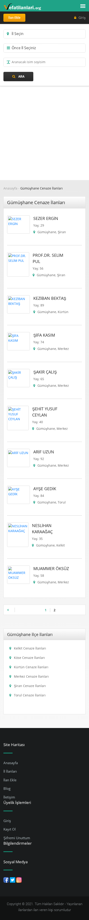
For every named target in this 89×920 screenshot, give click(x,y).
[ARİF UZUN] (18, 452)
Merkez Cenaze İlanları (31, 676)
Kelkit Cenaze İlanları (30, 648)
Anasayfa (10, 188)
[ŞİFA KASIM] (18, 338)
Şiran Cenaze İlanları (30, 686)
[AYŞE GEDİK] (18, 491)
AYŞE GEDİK (44, 488)
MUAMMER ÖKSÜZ (51, 568)
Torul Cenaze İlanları (30, 695)
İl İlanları (10, 771)
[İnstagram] (19, 879)
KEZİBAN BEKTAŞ (49, 298)
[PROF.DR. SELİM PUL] (18, 258)
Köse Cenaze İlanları (29, 657)
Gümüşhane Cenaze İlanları (41, 188)
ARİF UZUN (43, 452)
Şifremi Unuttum (16, 838)
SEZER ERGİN (45, 218)
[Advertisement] (44, 133)
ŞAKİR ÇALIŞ (45, 372)
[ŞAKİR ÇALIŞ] (18, 374)
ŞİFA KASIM (44, 335)
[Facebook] (6, 879)
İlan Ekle (14, 17)
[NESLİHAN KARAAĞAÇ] (17, 528)
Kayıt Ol (9, 829)
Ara (21, 76)
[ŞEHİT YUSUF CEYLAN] (18, 413)
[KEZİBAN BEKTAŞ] (18, 301)
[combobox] (44, 33)
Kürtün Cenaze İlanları (31, 667)
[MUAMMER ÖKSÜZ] (18, 573)
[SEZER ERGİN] (18, 221)
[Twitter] (12, 879)
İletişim (9, 797)
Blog (6, 788)
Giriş (82, 17)
